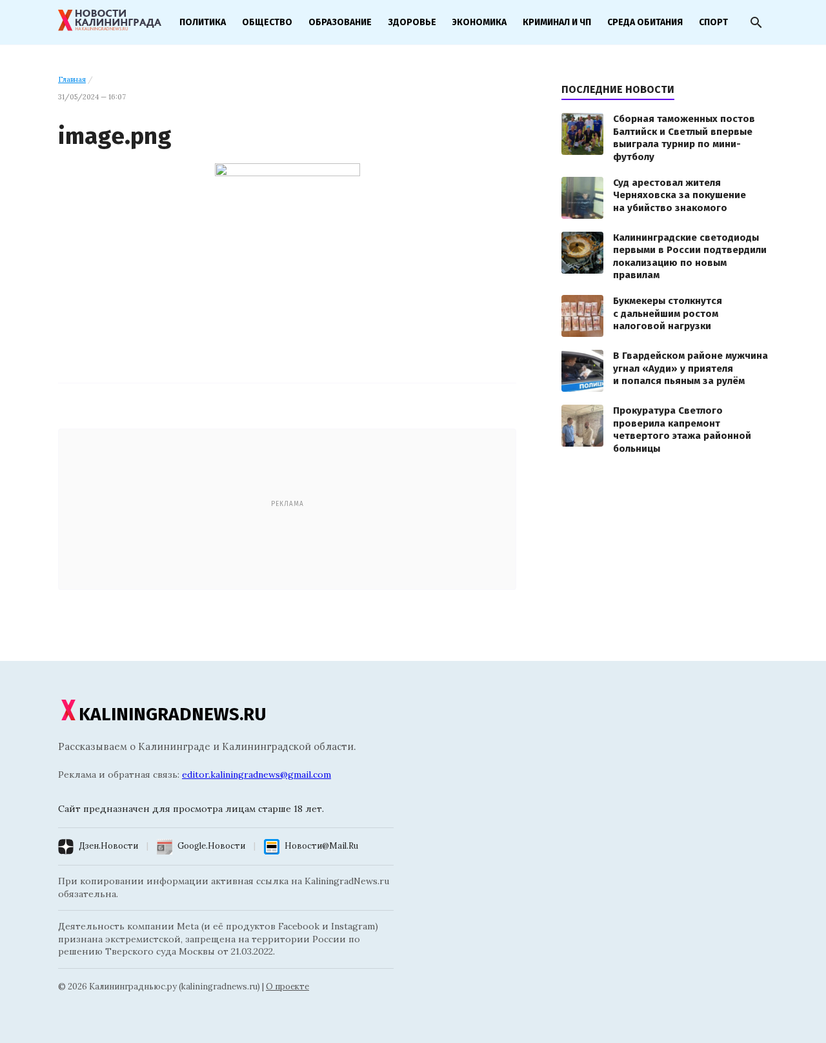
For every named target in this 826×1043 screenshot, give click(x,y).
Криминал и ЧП (557, 22)
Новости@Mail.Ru (321, 845)
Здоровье (412, 22)
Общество (267, 22)
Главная (72, 79)
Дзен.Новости (108, 845)
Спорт (713, 22)
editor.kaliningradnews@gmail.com (256, 774)
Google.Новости (211, 845)
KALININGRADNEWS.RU (173, 714)
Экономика (479, 22)
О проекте (287, 986)
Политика (202, 22)
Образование (340, 22)
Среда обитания (645, 22)
